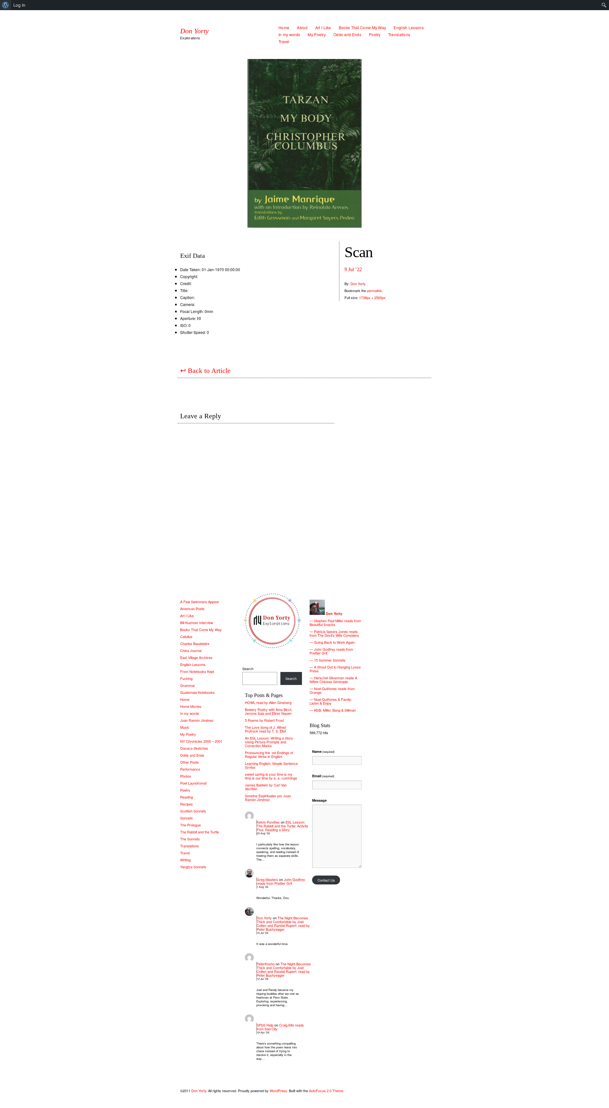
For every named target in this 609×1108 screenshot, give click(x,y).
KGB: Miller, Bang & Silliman (335, 710)
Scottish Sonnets (193, 810)
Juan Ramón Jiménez (197, 720)
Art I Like (323, 27)
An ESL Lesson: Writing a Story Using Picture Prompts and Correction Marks (269, 741)
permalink (374, 290)
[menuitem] (5, 5)
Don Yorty (194, 31)
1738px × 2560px (372, 297)
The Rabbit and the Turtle (199, 831)
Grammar (187, 685)
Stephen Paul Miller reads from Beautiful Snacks (335, 622)
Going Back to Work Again (334, 642)
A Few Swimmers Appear (199, 601)
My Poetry (317, 34)
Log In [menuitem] (19, 5)
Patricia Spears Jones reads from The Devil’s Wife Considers (334, 633)
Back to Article (205, 371)
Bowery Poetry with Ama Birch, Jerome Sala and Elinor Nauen (268, 711)
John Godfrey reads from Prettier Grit (281, 881)
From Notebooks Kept (197, 671)
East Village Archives (196, 657)
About (302, 27)
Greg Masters (267, 879)
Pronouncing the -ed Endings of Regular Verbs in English (269, 754)
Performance (190, 769)
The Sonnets (190, 838)
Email (323, 775)
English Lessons (409, 27)
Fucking (186, 678)
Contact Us (326, 880)
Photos (185, 776)
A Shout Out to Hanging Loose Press (335, 668)
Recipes (186, 803)
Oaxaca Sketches (194, 748)
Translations (399, 34)
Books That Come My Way (362, 27)
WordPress (278, 1090)
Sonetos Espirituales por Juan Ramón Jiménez (268, 797)
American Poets (192, 608)
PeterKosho (266, 963)
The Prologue (190, 824)
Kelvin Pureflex (268, 821)
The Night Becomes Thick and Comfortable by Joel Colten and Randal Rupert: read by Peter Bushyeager (283, 923)
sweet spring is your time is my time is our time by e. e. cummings (271, 776)
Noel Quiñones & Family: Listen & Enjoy (331, 701)
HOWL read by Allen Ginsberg (268, 702)
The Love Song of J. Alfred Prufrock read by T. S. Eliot (265, 729)
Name (323, 751)
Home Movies (190, 706)
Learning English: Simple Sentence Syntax (271, 765)
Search (247, 668)
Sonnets (186, 817)
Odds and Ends (347, 34)
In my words (289, 34)
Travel (284, 41)
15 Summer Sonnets (329, 659)
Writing (185, 859)
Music (184, 727)
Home (283, 27)
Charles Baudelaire (194, 643)
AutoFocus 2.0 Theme (326, 1090)
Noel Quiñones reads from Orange (332, 690)
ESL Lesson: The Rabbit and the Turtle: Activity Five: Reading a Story (282, 825)
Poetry (375, 34)
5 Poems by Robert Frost (264, 720)
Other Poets (189, 762)
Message (319, 800)
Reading (186, 796)
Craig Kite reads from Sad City (280, 1026)
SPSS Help (265, 1024)
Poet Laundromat (193, 782)
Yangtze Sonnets (193, 866)
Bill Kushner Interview (196, 622)
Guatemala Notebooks (197, 692)
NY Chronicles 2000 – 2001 (201, 741)
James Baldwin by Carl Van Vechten (266, 786)
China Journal (190, 650)
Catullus (186, 636)
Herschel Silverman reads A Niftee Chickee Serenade (333, 679)
